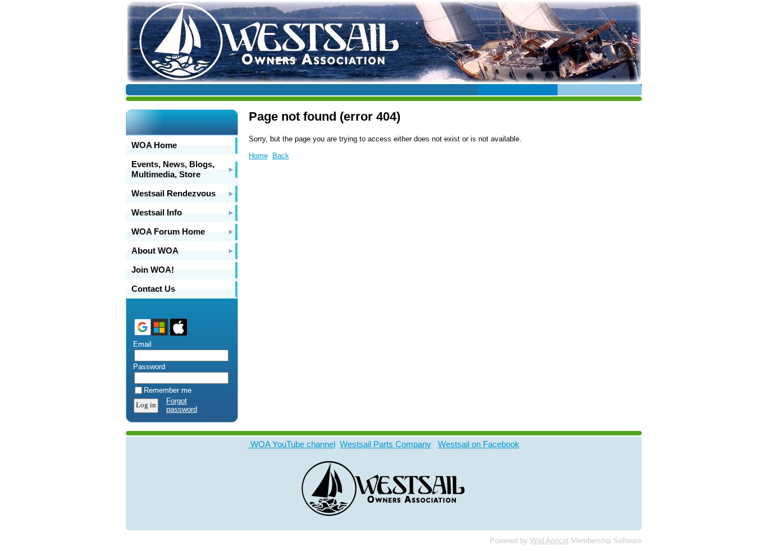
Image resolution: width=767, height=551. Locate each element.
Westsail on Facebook (478, 444)
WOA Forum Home (168, 231)
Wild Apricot (549, 540)
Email (140, 344)
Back (280, 155)
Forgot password (181, 405)
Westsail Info (156, 212)
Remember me (167, 390)
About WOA (155, 250)
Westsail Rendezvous (173, 193)
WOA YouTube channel (291, 444)
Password (146, 366)
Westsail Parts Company (385, 444)
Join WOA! (152, 269)
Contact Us (153, 288)
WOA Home (154, 145)
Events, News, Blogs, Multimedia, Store (172, 169)
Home (258, 155)
